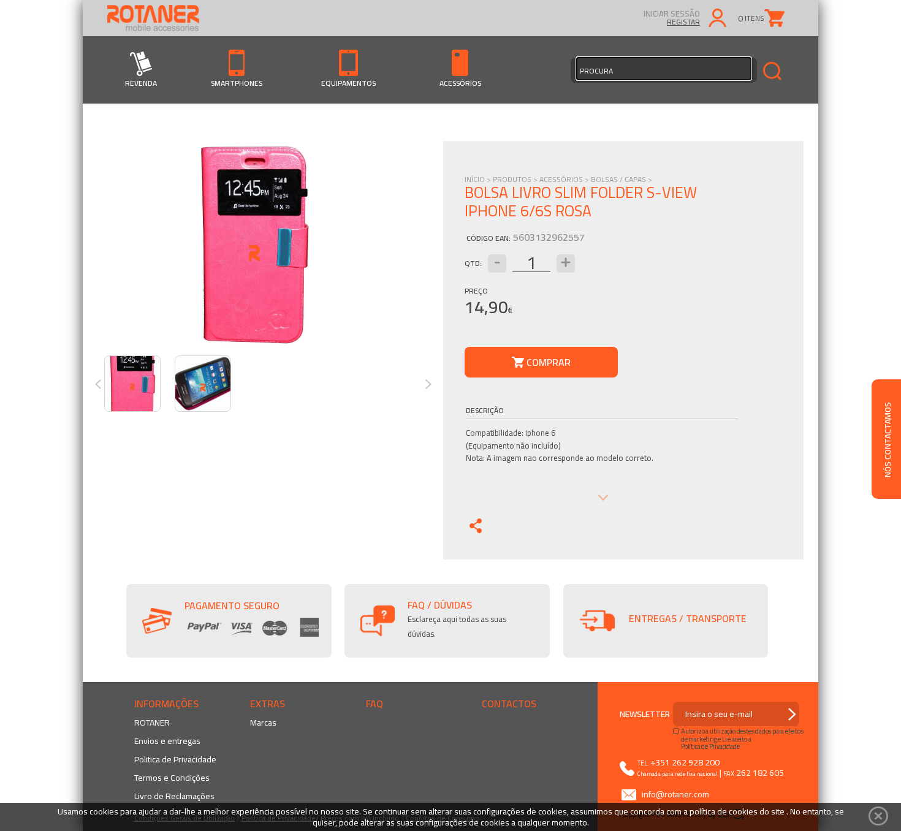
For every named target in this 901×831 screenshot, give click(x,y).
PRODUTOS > (516, 179)
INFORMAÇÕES (166, 703)
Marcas (263, 722)
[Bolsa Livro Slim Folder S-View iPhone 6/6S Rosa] (254, 245)
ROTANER (152, 722)
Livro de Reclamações (174, 796)
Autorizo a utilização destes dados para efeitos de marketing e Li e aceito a (742, 734)
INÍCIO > (479, 179)
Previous (102, 385)
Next (432, 385)
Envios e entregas (167, 741)
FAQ (374, 703)
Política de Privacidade (710, 746)
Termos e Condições (172, 778)
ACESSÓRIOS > (565, 179)
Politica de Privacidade (175, 759)
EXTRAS (267, 703)
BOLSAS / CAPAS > (621, 179)
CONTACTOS (509, 703)
